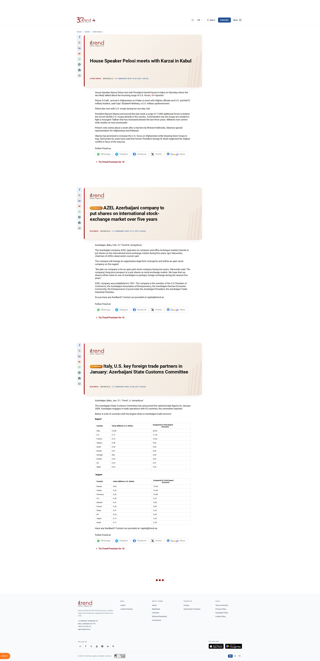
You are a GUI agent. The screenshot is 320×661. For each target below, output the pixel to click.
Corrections (156, 620)
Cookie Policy (220, 616)
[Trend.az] (86, 20)
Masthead (156, 609)
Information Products (192, 609)
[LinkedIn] (108, 646)
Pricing (186, 605)
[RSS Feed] (113, 646)
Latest (122, 605)
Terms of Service (221, 605)
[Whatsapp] (80, 646)
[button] (79, 37)
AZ (235, 656)
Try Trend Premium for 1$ (111, 162)
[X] (91, 646)
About (154, 605)
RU (239, 656)
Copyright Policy (221, 613)
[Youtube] (96, 646)
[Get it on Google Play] (233, 646)
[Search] (192, 20)
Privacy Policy (220, 609)
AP (153, 95)
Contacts (155, 613)
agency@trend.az (84, 629)
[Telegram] (102, 646)
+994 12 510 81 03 (84, 626)
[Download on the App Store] (216, 646)
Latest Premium (126, 609)
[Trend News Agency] (85, 603)
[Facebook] (86, 646)
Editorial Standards (159, 616)
